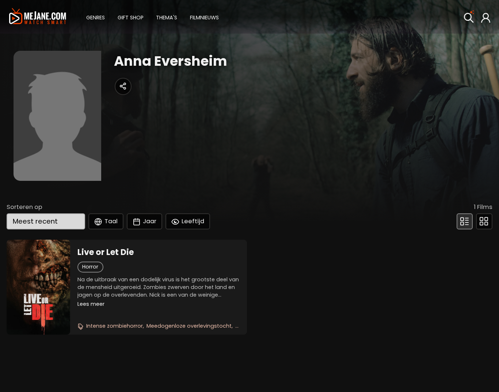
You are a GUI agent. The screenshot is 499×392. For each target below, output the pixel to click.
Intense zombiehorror (114, 326)
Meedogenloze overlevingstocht (189, 326)
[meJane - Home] (38, 17)
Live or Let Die (105, 252)
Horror (90, 266)
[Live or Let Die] (38, 287)
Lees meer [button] (90, 304)
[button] (95, 16)
